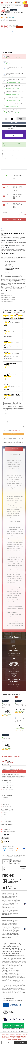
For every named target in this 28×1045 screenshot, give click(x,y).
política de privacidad (16, 430)
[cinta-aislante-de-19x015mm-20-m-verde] (7, 703)
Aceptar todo (20, 1042)
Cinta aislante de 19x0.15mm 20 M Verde (6, 706)
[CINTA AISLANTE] (2, 7)
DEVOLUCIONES (14, 449)
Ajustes (7, 1042)
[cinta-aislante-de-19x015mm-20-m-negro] (7, 737)
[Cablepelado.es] (9, 2)
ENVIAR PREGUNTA (13, 434)
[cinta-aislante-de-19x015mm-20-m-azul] (20, 703)
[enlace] (25, 904)
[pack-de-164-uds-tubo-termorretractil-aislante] (20, 717)
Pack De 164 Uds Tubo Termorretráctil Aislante (20, 720)
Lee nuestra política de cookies (13, 1039)
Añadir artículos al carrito (14, 219)
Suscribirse (14, 771)
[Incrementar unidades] (12, 119)
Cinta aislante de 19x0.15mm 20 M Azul (20, 705)
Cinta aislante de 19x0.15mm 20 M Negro (6, 740)
